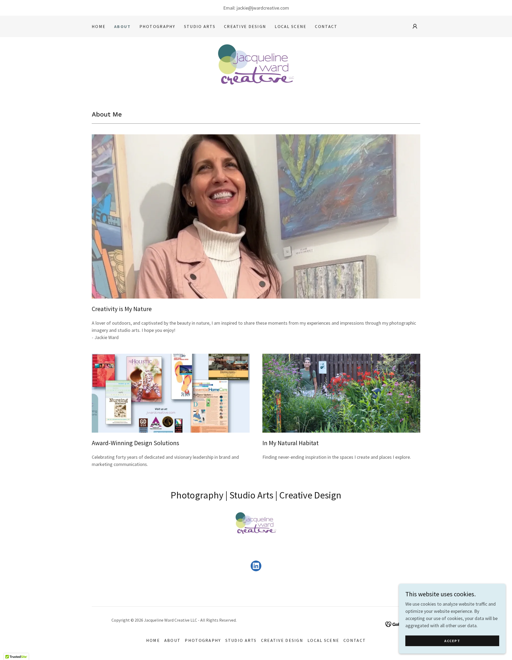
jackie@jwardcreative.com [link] (263, 8)
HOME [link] (99, 26)
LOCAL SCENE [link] (290, 26)
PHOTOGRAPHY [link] (157, 26)
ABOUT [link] (122, 26)
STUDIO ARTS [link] (199, 26)
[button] (415, 26)
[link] (256, 68)
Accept (452, 640)
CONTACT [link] (326, 26)
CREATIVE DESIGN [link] (245, 26)
